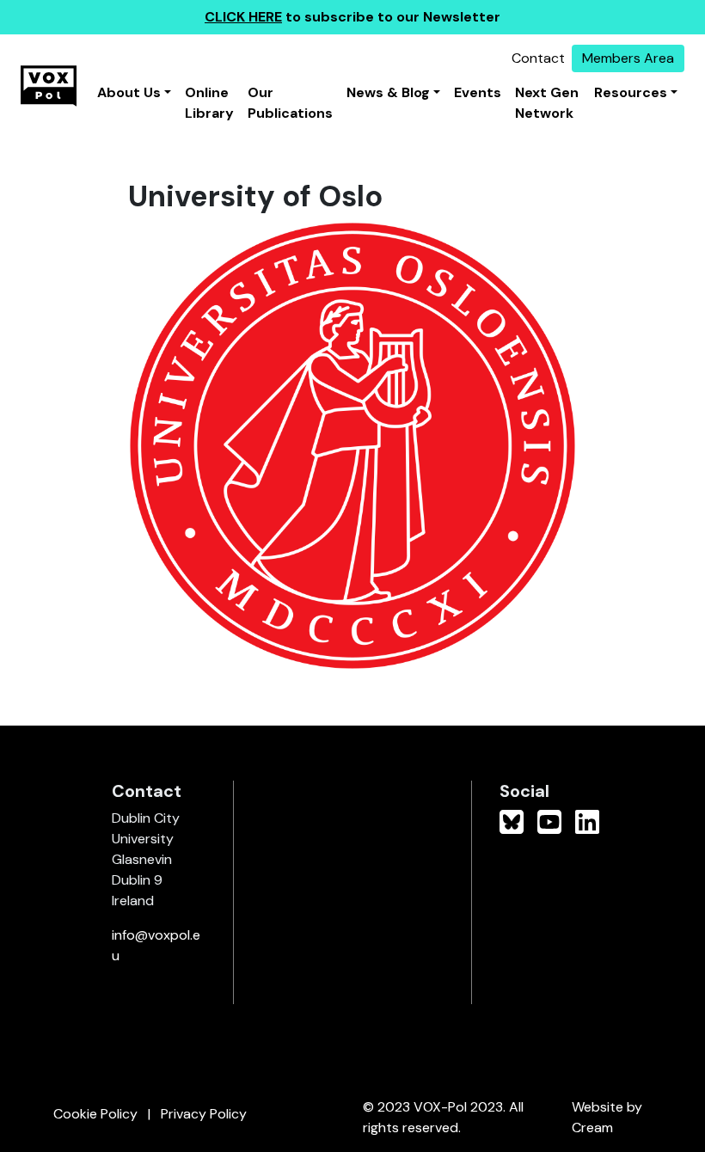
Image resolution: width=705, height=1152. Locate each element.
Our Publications (290, 102)
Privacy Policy (204, 1114)
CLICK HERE (243, 17)
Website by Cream (607, 1117)
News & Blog (388, 92)
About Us (129, 92)
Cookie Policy (95, 1114)
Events (477, 92)
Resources (630, 92)
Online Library (209, 102)
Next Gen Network (547, 102)
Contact (538, 58)
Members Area (628, 58)
